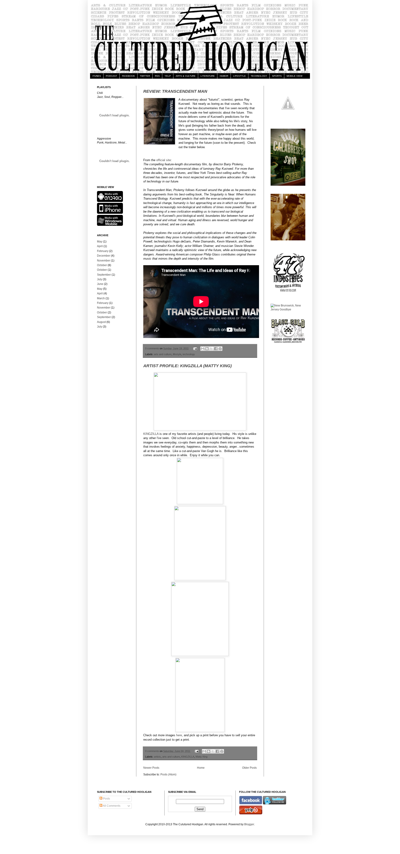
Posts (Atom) (168, 774)
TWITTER (145, 76)
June (100, 284)
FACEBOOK (128, 76)
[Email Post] (195, 348)
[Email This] (202, 348)
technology (189, 354)
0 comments (152, 348)
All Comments (111, 805)
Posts (106, 798)
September (104, 274)
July (99, 279)
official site (163, 160)
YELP (168, 76)
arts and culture (163, 354)
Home (201, 767)
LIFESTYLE (239, 76)
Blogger (249, 824)
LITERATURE (207, 76)
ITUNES (96, 76)
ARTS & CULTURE (186, 76)
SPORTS (277, 76)
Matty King (201, 756)
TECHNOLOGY (259, 76)
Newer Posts (151, 767)
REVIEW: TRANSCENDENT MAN (175, 91)
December (103, 255)
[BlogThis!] (207, 348)
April (100, 246)
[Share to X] (211, 348)
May (99, 241)
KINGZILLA (151, 434)
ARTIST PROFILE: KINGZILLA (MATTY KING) (187, 365)
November (103, 260)
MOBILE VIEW (294, 76)
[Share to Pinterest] (220, 348)
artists (157, 756)
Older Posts (249, 767)
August (101, 322)
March (101, 298)
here (179, 735)
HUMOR (224, 76)
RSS (157, 76)
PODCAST (111, 76)
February (102, 251)
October (102, 265)
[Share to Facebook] (215, 348)
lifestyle (177, 354)
